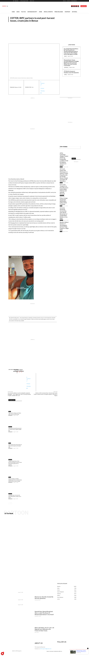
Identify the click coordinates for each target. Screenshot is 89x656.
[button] (5, 6)
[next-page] (11, 503)
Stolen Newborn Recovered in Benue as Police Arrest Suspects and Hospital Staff (15, 446)
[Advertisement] (44, 31)
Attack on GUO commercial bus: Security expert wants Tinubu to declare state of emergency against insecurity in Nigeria (45, 394)
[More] (49, 93)
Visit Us (73, 158)
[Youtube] (78, 6)
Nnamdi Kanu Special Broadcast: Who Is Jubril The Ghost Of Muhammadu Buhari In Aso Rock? (44, 613)
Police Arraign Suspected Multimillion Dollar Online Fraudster (64, 201)
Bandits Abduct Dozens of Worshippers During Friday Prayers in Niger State (64, 226)
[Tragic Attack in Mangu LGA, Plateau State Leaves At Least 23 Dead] (15, 407)
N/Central (76, 21)
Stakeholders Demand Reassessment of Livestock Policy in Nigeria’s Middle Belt (14, 429)
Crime (65, 74)
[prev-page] (9, 503)
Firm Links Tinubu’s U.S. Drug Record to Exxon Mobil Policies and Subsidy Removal (64, 189)
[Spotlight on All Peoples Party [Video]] (44, 549)
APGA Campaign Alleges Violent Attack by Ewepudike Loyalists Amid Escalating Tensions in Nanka (64, 159)
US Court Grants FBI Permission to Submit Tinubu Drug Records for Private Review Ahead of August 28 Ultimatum (64, 175)
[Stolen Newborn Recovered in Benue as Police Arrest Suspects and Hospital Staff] (15, 439)
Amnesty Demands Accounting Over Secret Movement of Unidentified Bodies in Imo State (63, 213)
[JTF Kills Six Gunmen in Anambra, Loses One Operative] (15, 603)
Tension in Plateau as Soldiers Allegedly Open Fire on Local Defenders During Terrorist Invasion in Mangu (15, 480)
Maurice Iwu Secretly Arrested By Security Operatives (44, 597)
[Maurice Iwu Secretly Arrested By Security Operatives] (44, 590)
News (65, 56)
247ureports (10, 415)
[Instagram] (74, 6)
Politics (61, 166)
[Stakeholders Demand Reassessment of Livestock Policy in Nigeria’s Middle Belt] (15, 422)
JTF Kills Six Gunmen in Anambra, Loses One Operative (71, 72)
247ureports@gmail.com (45, 648)
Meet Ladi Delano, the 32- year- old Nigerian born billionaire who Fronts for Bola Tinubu (44, 629)
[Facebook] (72, 6)
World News (62, 195)
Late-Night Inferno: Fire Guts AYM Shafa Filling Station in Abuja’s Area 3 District (14, 496)
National (66, 67)
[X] (76, 6)
